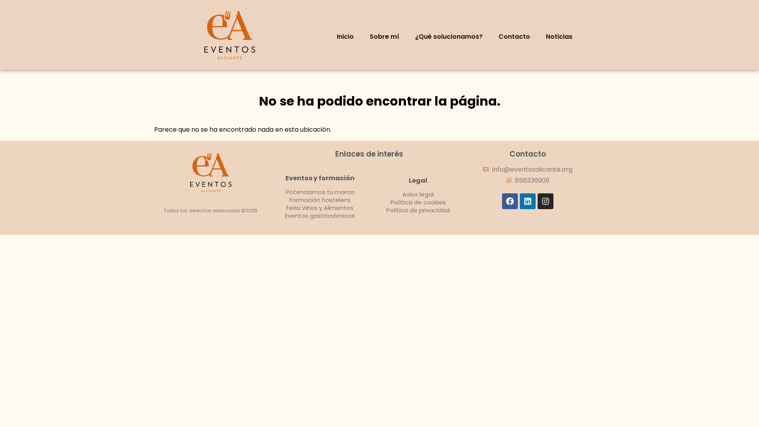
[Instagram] (545, 201)
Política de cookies (418, 202)
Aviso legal (418, 194)
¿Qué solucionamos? (449, 36)
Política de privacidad (418, 210)
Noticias (559, 36)
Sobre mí (384, 36)
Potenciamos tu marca (320, 192)
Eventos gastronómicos (320, 216)
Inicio (345, 36)
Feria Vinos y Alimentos (319, 208)
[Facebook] (510, 201)
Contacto (514, 36)
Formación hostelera (319, 200)
